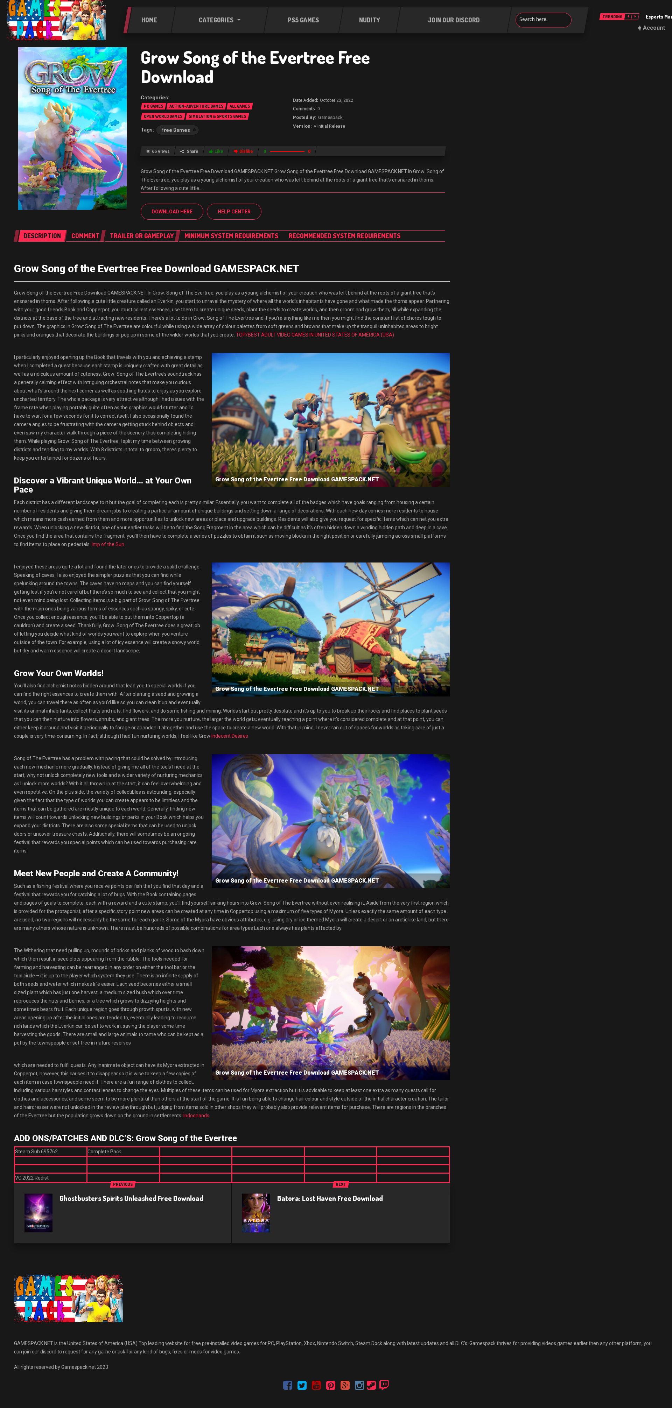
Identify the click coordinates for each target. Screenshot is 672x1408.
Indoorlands (196, 1115)
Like (219, 151)
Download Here (172, 211)
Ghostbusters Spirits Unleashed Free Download (131, 1198)
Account (654, 27)
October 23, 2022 (336, 100)
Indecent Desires (229, 736)
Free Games (175, 129)
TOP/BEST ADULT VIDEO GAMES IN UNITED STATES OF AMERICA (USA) (315, 335)
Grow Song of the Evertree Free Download (255, 66)
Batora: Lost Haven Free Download (330, 1198)
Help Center (234, 211)
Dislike (246, 151)
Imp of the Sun (108, 544)
